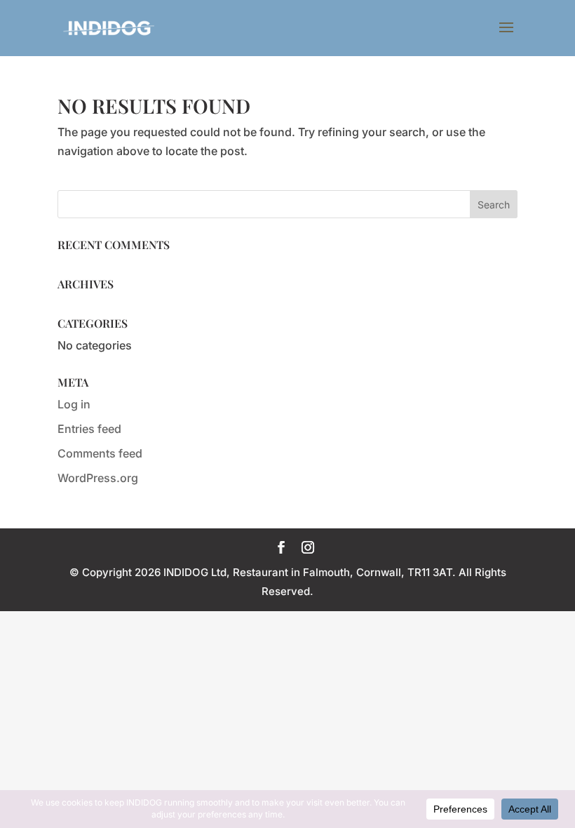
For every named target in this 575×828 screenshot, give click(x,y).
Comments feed (100, 453)
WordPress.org (98, 478)
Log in (74, 404)
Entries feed (89, 429)
